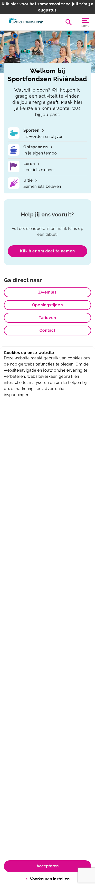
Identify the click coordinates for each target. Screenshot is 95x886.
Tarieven (47, 317)
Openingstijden (47, 305)
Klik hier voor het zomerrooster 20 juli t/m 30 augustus (48, 7)
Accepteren (48, 866)
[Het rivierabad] (26, 22)
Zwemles (47, 292)
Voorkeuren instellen (50, 879)
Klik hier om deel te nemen (47, 251)
